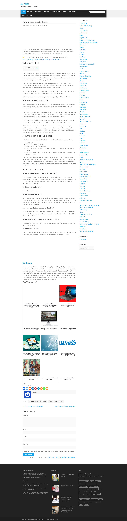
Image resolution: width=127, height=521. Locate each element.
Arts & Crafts (84, 30)
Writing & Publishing (86, 231)
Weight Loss (97, 502)
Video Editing (82, 502)
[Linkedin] (32, 388)
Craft (81, 69)
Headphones (82, 484)
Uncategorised (84, 219)
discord (101, 476)
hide (37, 68)
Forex (81, 100)
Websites (82, 226)
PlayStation (86, 491)
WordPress (83, 229)
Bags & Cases (84, 38)
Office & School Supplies (88, 164)
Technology (38, 11)
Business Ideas (93, 473)
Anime (86, 473)
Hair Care (98, 481)
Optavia (87, 489)
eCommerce (83, 83)
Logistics (82, 141)
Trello (50, 401)
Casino (82, 54)
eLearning (81, 478)
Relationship (84, 181)
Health (82, 112)
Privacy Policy (46, 519)
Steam (93, 496)
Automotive (83, 33)
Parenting (83, 169)
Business (29, 11)
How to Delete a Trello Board (34, 406)
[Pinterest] (35, 388)
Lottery (82, 143)
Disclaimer (27, 263)
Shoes (98, 494)
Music (81, 157)
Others (64, 11)
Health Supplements (91, 484)
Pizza (81, 491)
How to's (82, 119)
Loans (91, 486)
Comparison (83, 62)
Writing (81, 504)
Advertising (83, 23)
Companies (83, 59)
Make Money (84, 145)
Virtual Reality (84, 222)
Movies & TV (84, 155)
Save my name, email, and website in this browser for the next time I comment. (49, 451)
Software (83, 198)
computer (95, 476)
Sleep (81, 496)
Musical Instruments (86, 160)
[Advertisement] (49, 38)
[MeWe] (38, 388)
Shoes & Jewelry (85, 191)
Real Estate (83, 179)
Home (23, 11)
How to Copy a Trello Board (37, 401)
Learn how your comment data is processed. (62, 457)
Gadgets (82, 105)
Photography (84, 174)
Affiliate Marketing (86, 26)
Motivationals (84, 153)
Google (92, 481)
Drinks (82, 81)
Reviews (82, 186)
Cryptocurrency (84, 71)
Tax (81, 203)
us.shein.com (94, 499)
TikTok (98, 496)
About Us (41, 519)
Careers (82, 52)
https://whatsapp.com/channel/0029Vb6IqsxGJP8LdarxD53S (42, 59)
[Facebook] (24, 388)
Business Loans (83, 476)
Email (25, 437)
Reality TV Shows (94, 491)
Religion (82, 184)
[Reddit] (30, 388)
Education (83, 86)
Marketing (83, 148)
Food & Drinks (84, 97)
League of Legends (83, 486)
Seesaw (88, 494)
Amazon (81, 473)
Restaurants (82, 494)
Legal (81, 133)
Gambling (83, 107)
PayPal (100, 489)
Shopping (83, 193)
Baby (81, 35)
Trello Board (59, 401)
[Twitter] (27, 388)
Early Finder (72, 11)
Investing (83, 126)
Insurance (83, 124)
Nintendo (81, 489)
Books (82, 47)
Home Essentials (85, 117)
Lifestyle (46, 11)
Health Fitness (84, 114)
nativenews (36, 25)
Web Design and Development (89, 224)
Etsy (95, 478)
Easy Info (25, 4)
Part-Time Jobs (94, 489)
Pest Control (83, 172)
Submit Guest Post (27, 15)
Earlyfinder (83, 239)
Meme (82, 150)
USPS (100, 499)
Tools (81, 212)
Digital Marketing (85, 76)
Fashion (82, 93)
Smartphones (87, 496)
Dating (82, 74)
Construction (84, 66)
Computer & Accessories (87, 64)
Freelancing (83, 102)
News (81, 162)
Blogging (82, 45)
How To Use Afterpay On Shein (65, 406)
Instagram (100, 484)
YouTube (86, 504)
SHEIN (93, 494)
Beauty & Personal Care (87, 40)
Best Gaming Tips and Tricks (89, 42)
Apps (81, 28)
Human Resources (85, 121)
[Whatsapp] (44, 388)
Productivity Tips (85, 176)
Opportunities (84, 167)
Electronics (83, 88)
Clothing (82, 57)
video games (89, 502)
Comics (89, 476)
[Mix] (41, 388)
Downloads (83, 78)
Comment (26, 415)
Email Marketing (89, 478)
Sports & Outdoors (86, 200)
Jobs (81, 129)
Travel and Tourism (86, 214)
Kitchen (82, 131)
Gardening (83, 109)
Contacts (56, 519)
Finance (82, 95)
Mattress (96, 486)
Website (25, 444)
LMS (81, 138)
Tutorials (82, 217)
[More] (47, 388)
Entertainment (56, 11)
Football (81, 481)
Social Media (84, 196)
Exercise (100, 478)
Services (82, 188)
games (86, 481)
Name (25, 430)
